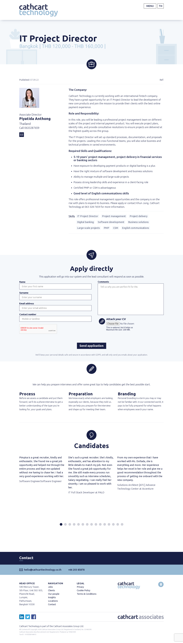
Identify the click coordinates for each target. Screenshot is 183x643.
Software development (111, 222)
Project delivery (138, 216)
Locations (53, 601)
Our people (53, 594)
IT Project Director (87, 216)
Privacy (80, 587)
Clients (51, 590)
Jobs (50, 587)
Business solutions (138, 222)
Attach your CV (116, 319)
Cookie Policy (83, 590)
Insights (52, 597)
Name (22, 282)
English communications (135, 227)
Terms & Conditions (86, 594)
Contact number (27, 314)
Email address (26, 303)
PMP (106, 227)
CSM (115, 227)
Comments (103, 282)
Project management (114, 216)
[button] (61, 524)
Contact (52, 604)
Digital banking (85, 222)
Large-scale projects (88, 227)
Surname (23, 293)
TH (160, 5)
